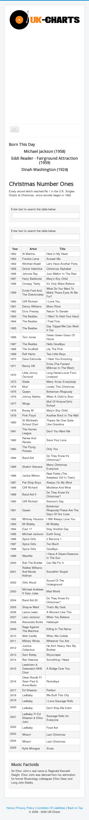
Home (10, 808)
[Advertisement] (44, 77)
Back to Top (75, 808)
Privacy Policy (25, 808)
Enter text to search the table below (33, 209)
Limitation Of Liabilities (51, 808)
